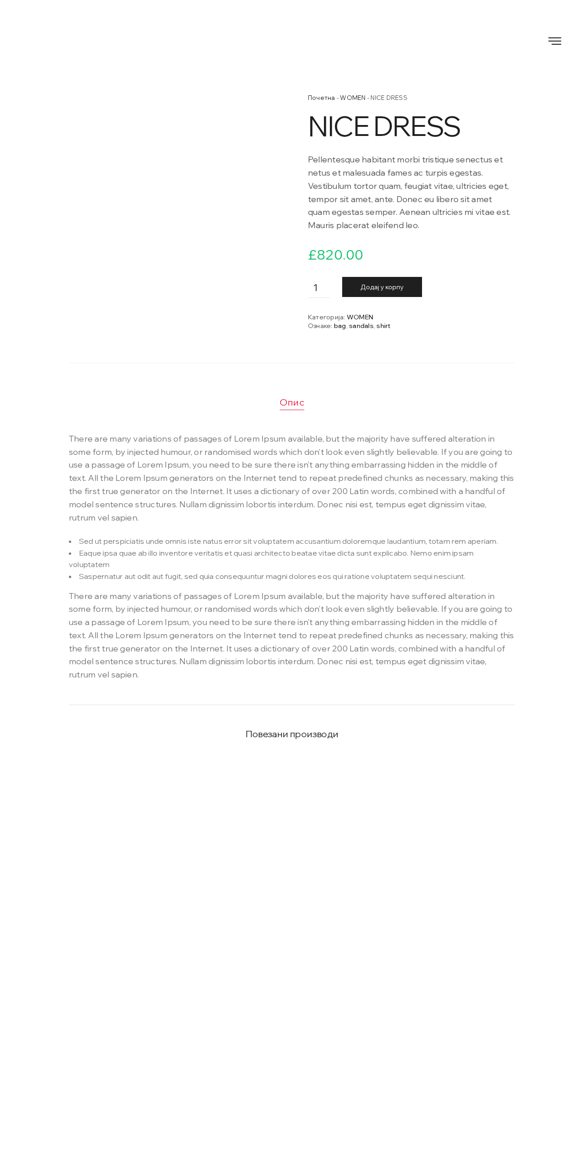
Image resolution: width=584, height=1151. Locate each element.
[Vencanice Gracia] (292, 40)
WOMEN (352, 97)
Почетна (321, 97)
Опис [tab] (292, 402)
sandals (361, 326)
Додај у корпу (382, 287)
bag (340, 326)
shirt (383, 326)
